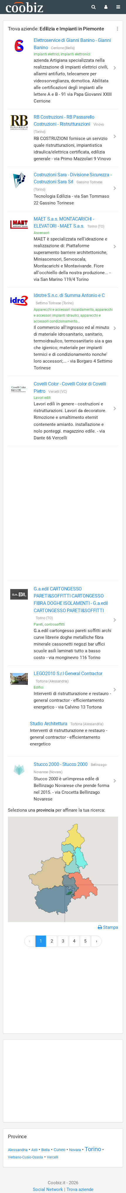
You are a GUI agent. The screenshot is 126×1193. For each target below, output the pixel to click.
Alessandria (18, 1150)
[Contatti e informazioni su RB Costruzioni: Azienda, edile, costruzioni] (19, 122)
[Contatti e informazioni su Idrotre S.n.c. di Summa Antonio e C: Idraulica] (19, 301)
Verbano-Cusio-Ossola (25, 1157)
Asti (34, 1150)
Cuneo (59, 1149)
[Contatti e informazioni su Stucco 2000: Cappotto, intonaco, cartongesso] (19, 770)
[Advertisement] (63, 513)
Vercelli (52, 1157)
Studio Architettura (49, 723)
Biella (45, 1150)
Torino (93, 1149)
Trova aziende (80, 1189)
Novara (75, 1150)
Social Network (48, 1189)
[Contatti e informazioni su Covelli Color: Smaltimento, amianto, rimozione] (19, 389)
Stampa (110, 927)
